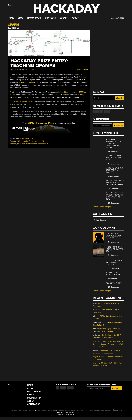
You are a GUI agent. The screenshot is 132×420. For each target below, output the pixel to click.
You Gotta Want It (114, 283)
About (75, 18)
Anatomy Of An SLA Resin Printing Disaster (114, 170)
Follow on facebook (94, 111)
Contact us (108, 111)
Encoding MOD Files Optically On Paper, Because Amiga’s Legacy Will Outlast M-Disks (108, 344)
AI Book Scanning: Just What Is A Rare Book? (114, 249)
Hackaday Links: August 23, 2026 (113, 274)
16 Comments (113, 176)
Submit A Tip (34, 398)
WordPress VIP (69, 414)
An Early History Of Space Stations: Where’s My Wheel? (115, 182)
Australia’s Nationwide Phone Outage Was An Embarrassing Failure (114, 143)
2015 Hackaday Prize (41, 123)
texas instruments (24, 144)
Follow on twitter (98, 111)
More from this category (102, 207)
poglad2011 (97, 357)
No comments (113, 164)
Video (30, 394)
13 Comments (113, 151)
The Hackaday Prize (25, 138)
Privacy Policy (84, 410)
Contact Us (33, 404)
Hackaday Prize (40, 141)
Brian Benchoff (29, 69)
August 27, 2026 (117, 18)
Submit (64, 18)
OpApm (13, 144)
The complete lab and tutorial (21, 102)
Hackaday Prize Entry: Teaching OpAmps (39, 63)
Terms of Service (94, 410)
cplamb (95, 363)
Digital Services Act (107, 410)
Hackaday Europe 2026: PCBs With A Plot (114, 158)
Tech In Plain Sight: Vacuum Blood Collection (114, 262)
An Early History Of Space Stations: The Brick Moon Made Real (115, 196)
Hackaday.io (34, 18)
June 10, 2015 (15, 69)
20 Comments (113, 203)
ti (47, 144)
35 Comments (113, 268)
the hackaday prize (38, 144)
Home (11, 18)
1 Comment (112, 279)
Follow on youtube (101, 111)
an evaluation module (27, 82)
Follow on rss (105, 111)
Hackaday (66, 8)
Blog (20, 18)
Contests (50, 18)
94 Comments (113, 255)
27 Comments (82, 69)
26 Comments (113, 189)
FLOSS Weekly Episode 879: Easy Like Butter (113, 236)
